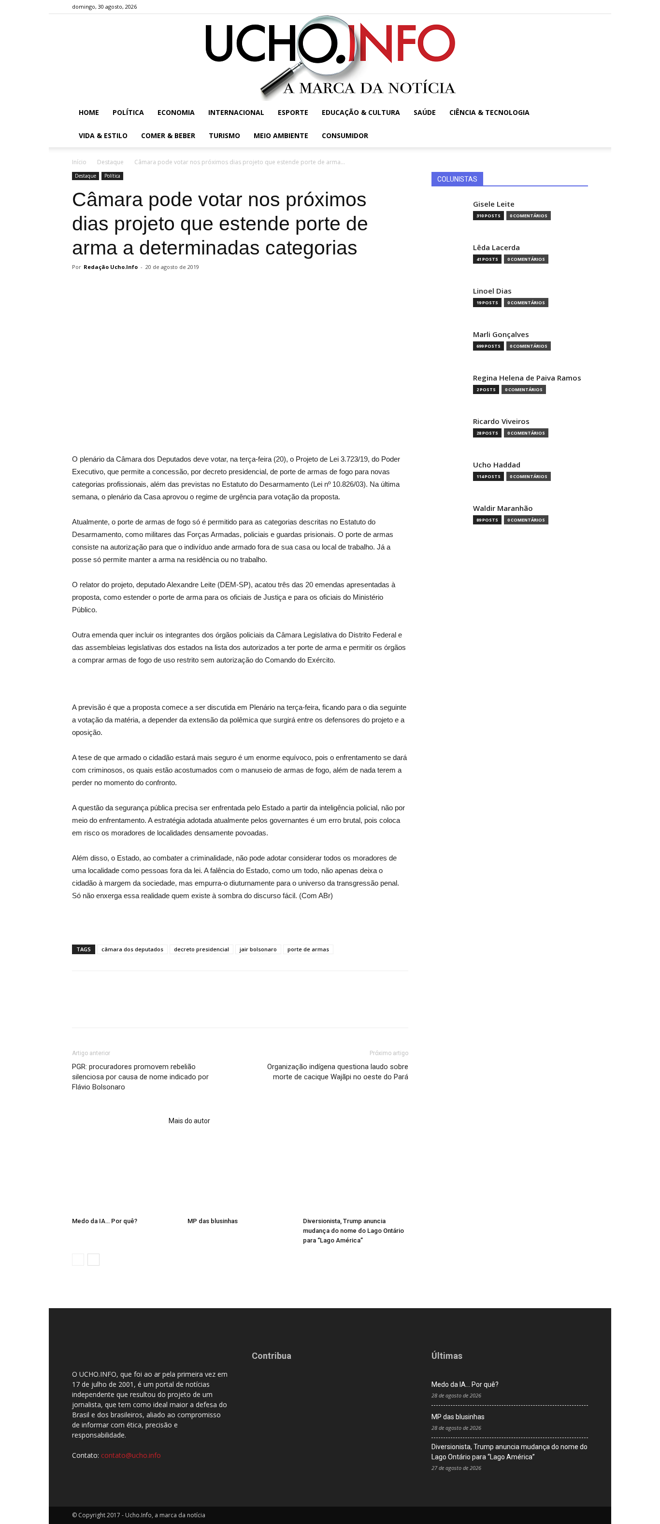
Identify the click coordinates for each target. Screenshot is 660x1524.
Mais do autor (189, 1121)
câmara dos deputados (132, 949)
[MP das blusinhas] (240, 1177)
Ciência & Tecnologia (489, 112)
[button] (576, 113)
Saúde (425, 112)
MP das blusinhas (212, 1221)
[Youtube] (581, 7)
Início (79, 162)
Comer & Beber (168, 135)
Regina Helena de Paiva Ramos (527, 377)
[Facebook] (533, 7)
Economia (176, 112)
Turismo (224, 135)
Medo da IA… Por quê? (104, 1221)
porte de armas (308, 949)
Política (128, 112)
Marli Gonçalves (501, 334)
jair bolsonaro (258, 949)
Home (89, 112)
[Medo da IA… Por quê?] (124, 1177)
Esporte (293, 112)
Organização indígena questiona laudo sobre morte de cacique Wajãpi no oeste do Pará (337, 1071)
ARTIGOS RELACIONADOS (117, 1121)
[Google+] (549, 7)
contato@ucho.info (131, 1455)
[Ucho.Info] (330, 57)
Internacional (236, 112)
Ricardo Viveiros (501, 421)
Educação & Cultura (361, 112)
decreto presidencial (201, 949)
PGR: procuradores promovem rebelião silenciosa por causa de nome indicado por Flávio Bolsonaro (140, 1076)
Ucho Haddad (496, 464)
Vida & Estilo (103, 135)
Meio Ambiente (281, 135)
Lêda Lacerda (496, 247)
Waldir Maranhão (503, 508)
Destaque (110, 162)
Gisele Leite (494, 204)
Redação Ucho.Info (111, 266)
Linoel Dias (492, 291)
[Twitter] (565, 7)
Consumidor (345, 135)
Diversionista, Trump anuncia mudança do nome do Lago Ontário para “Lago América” (353, 1230)
